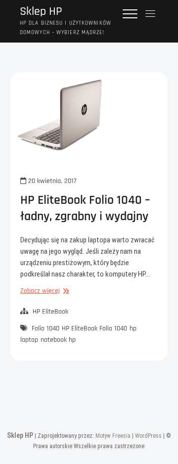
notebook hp (58, 339)
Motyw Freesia (113, 435)
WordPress (148, 435)
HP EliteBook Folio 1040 (94, 328)
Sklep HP (41, 11)
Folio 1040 (45, 328)
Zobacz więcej (43, 291)
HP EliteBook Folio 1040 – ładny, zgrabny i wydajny (85, 208)
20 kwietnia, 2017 (51, 181)
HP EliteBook (50, 311)
